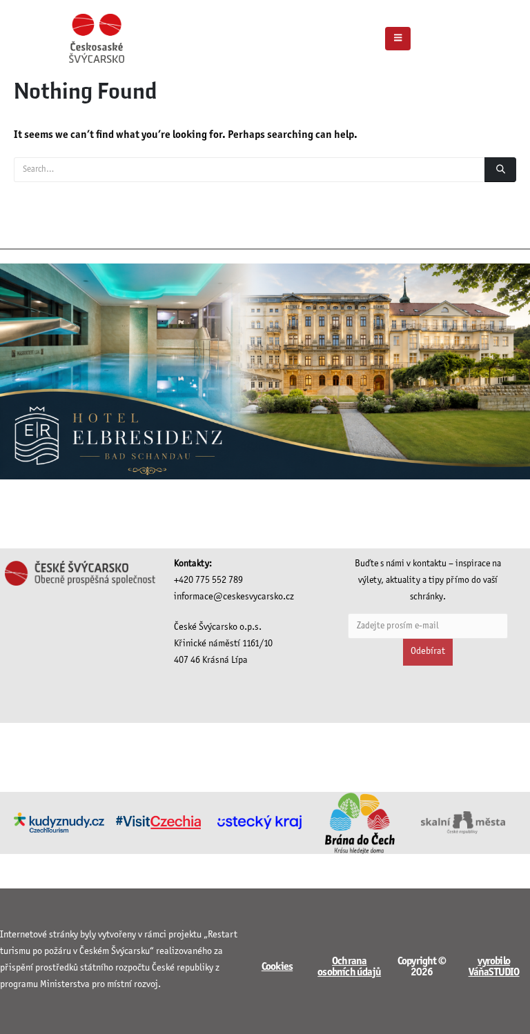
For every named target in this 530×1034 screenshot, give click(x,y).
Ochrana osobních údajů (349, 966)
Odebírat (428, 651)
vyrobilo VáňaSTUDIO (494, 966)
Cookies (277, 967)
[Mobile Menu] (398, 38)
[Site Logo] (96, 38)
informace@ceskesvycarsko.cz (234, 597)
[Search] (500, 169)
